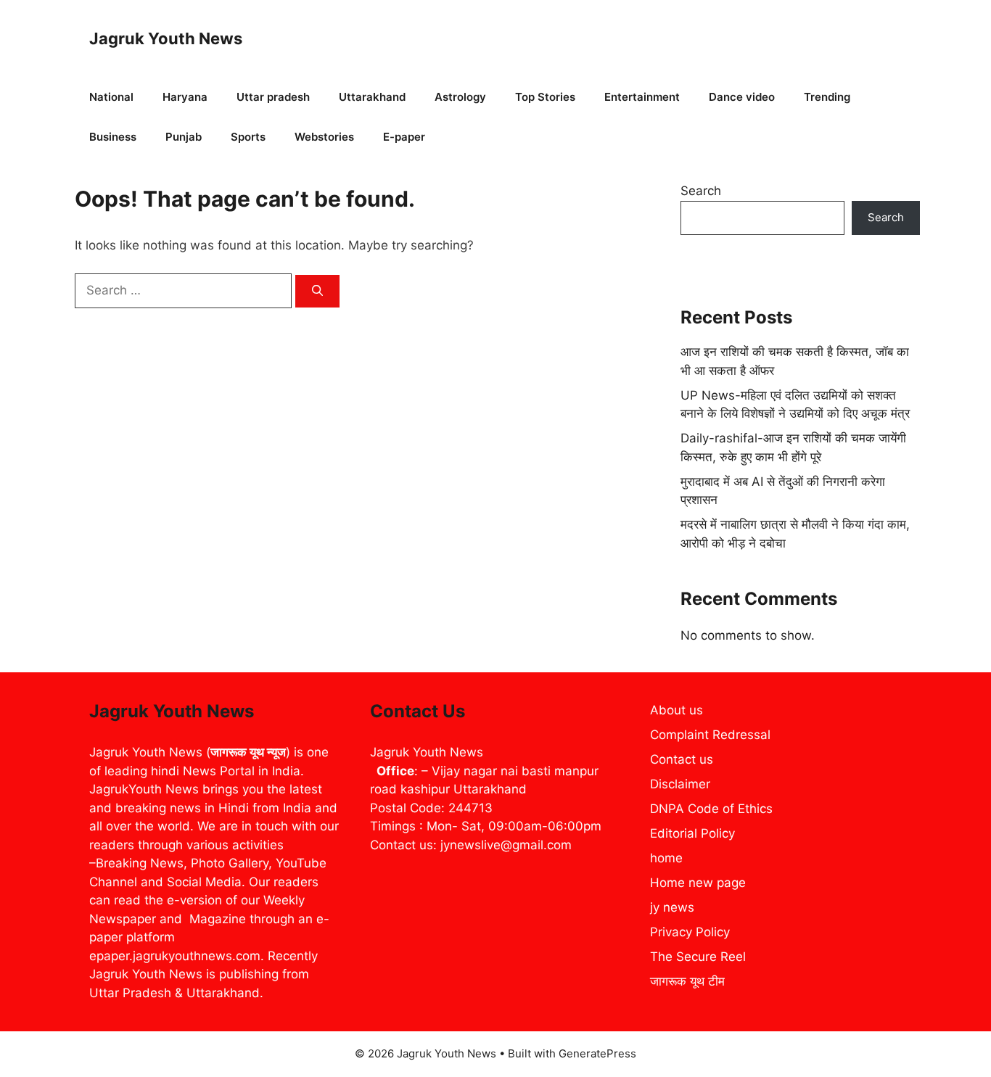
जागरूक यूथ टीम (687, 981)
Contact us (681, 759)
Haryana (185, 97)
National (111, 97)
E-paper (404, 137)
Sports (248, 137)
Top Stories (545, 97)
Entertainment (642, 97)
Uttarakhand (372, 97)
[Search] (317, 291)
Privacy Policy (690, 932)
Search (700, 190)
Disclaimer (680, 784)
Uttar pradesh (273, 97)
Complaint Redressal (710, 734)
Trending (827, 97)
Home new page (698, 882)
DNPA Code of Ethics (711, 808)
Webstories (324, 137)
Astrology (460, 97)
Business (112, 137)
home (666, 858)
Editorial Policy (692, 833)
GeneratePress (597, 1053)
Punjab (183, 137)
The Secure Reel (698, 956)
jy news (672, 907)
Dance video (742, 97)
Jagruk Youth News (165, 38)
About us (676, 710)
